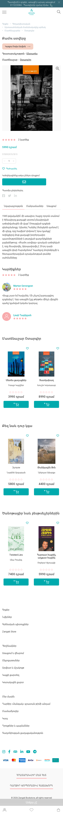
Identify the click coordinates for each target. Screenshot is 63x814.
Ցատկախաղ (46, 380)
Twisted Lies (16, 554)
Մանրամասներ (34, 206)
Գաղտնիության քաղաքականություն (22, 733)
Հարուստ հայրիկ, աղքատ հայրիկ (46, 556)
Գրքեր (5, 24)
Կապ (5, 718)
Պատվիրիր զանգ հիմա (36, 5)
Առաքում (51, 206)
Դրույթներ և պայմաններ (15, 725)
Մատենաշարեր (12, 30)
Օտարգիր (29, 30)
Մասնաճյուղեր (10, 711)
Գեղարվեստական (21, 24)
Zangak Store (9, 631)
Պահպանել (11, 168)
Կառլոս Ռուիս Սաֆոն (15, 46)
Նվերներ (7, 617)
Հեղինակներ (9, 646)
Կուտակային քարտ (13, 682)
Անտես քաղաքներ (16, 380)
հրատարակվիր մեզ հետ (31, 775)
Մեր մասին (8, 696)
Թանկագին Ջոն (47, 467)
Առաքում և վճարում (13, 653)
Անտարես (32, 53)
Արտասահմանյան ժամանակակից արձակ (25, 27)
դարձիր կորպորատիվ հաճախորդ (31, 785)
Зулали (16, 467)
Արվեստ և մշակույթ (13, 667)
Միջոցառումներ (11, 660)
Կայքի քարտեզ (10, 675)
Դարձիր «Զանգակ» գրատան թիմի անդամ (26, 704)
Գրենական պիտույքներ (15, 624)
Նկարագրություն (13, 206)
